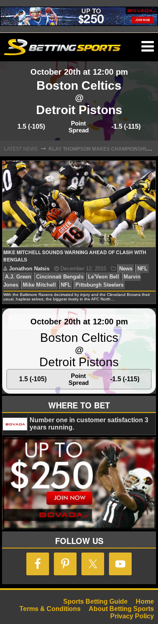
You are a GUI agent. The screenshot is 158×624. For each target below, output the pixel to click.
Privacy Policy (132, 616)
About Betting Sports (121, 608)
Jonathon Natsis (29, 269)
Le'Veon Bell (103, 277)
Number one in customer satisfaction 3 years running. (89, 424)
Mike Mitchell (39, 285)
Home (145, 601)
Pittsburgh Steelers (99, 285)
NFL (142, 269)
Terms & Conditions (50, 608)
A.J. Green (18, 277)
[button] (147, 46)
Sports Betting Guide (95, 601)
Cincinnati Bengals (59, 277)
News (125, 269)
